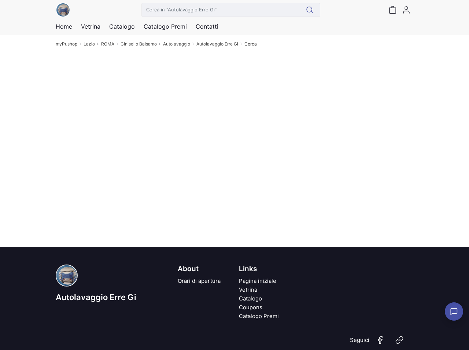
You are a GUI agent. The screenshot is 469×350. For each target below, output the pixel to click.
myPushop (66, 43)
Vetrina (248, 289)
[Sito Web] (399, 343)
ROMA (107, 43)
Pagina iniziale (257, 280)
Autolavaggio (176, 43)
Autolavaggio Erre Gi (217, 43)
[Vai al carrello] (392, 10)
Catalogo (122, 26)
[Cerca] (309, 10)
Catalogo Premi (259, 316)
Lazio (89, 43)
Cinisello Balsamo (139, 43)
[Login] (406, 10)
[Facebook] (380, 343)
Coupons (250, 307)
